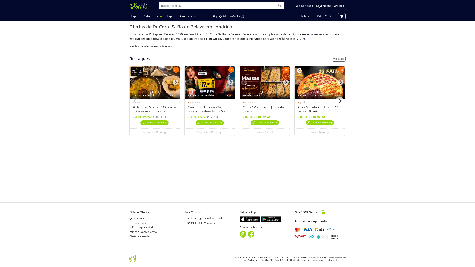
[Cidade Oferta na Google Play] (271, 219)
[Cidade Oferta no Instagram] (243, 234)
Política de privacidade (141, 227)
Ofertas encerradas (139, 236)
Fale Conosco (194, 212)
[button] (305, 16)
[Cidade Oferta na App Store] (250, 219)
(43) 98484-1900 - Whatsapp (200, 223)
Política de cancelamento (143, 231)
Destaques (139, 58)
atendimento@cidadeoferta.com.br (204, 218)
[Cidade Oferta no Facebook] (251, 234)
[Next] (340, 101)
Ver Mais (338, 58)
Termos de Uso (137, 223)
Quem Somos (136, 218)
